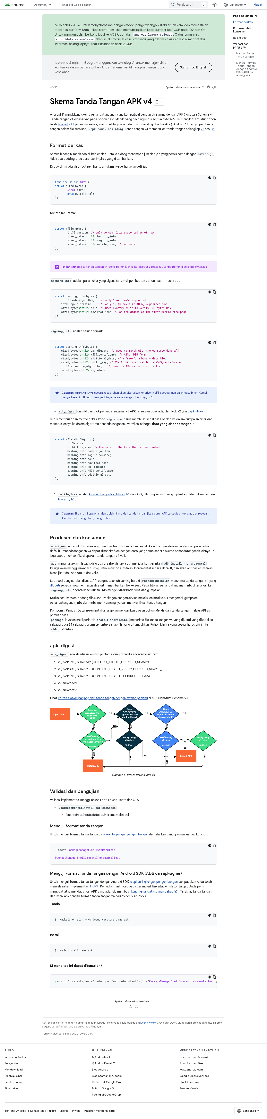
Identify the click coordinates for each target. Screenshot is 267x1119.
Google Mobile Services (194, 1076)
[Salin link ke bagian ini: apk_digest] (79, 646)
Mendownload (14, 1069)
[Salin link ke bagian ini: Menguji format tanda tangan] (107, 826)
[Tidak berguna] (214, 87)
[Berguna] (208, 87)
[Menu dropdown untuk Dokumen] (52, 4)
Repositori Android (16, 1057)
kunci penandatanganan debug (152, 892)
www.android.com (191, 1069)
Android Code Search (76, 4)
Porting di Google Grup (106, 1094)
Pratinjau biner (13, 1076)
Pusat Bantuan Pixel (191, 1063)
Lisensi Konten (148, 1022)
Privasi (76, 1110)
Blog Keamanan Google (107, 1076)
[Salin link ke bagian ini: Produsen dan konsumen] (109, 538)
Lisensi (64, 1110)
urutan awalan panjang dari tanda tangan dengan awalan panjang (103, 698)
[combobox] (188, 4)
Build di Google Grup (105, 1088)
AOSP (53, 87)
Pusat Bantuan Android (194, 1057)
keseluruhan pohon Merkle (107, 494)
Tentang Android (15, 1110)
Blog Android (100, 1069)
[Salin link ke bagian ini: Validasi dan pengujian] (103, 791)
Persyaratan (12, 1063)
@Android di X (101, 1057)
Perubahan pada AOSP (115, 44)
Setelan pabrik (13, 1082)
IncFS (94, 886)
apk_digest (197, 411)
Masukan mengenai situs (99, 1110)
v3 (213, 129)
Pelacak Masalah (190, 1088)
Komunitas (37, 1110)
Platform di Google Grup (107, 1082)
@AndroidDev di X (103, 1063)
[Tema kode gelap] (209, 177)
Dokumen (40, 4)
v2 (202, 129)
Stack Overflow (189, 1082)
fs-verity (64, 124)
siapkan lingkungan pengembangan (124, 834)
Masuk (258, 4)
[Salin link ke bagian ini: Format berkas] (87, 146)
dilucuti (55, 585)
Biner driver (12, 1088)
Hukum (51, 1110)
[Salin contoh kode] (214, 177)
